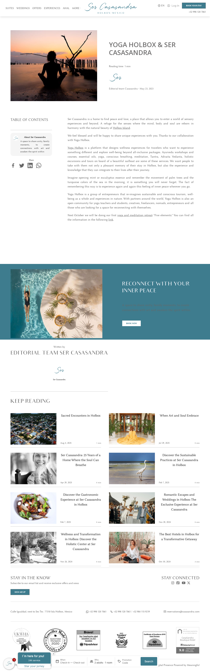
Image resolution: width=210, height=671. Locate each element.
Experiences (52, 8)
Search (149, 661)
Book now (131, 323)
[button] (76, 8)
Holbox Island (121, 128)
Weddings (23, 8)
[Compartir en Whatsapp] (38, 165)
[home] (110, 8)
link (110, 219)
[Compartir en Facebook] (13, 165)
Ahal (66, 8)
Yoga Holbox (76, 147)
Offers (36, 8)
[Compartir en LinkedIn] (30, 165)
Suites (10, 8)
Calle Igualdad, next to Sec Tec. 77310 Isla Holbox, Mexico (41, 611)
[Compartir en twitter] (21, 165)
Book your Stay (194, 5)
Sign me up (20, 592)
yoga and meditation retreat (134, 215)
